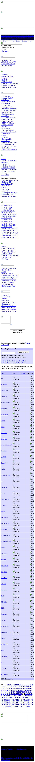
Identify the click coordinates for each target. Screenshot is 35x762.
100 (4, 695)
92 (19, 694)
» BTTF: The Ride (6, 119)
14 (24, 685)
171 (2, 706)
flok (2, 662)
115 (12, 697)
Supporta (4, 590)
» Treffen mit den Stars (8, 286)
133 (29, 699)
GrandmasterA (21, 749)
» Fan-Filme (4, 259)
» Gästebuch (4, 78)
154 (21, 703)
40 (11, 688)
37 (5, 688)
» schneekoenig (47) (7, 194)
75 (17, 692)
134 (32, 699)
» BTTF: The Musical (7, 123)
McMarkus (4, 415)
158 (32, 703)
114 (10, 697)
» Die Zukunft (5, 141)
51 (1, 690)
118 (20, 697)
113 (7, 697)
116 (15, 697)
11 (19, 685)
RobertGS (4, 463)
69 (5, 692)
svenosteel (4, 529)
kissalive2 (4, 553)
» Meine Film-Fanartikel (8, 87)
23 (9, 687)
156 (26, 703)
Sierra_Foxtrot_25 (6, 445)
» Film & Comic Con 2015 (9, 228)
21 (5, 687)
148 (5, 703)
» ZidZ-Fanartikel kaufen (8, 85)
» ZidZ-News (5, 80)
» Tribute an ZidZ (6, 112)
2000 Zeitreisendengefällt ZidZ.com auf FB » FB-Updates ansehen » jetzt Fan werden (8, 62)
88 (11, 694)
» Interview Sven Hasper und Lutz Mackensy (8, 281)
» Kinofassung (5, 128)
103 (12, 695)
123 (2, 699)
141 (18, 701)
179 (24, 706)
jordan (3, 469)
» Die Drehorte (5, 103)
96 (28, 694)
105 (17, 695)
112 (4, 697)
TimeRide (4, 578)
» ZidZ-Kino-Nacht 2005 (8, 214)
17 (30, 685)
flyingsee (4, 439)
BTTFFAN (4, 674)
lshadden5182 (5, 475)
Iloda (2, 596)
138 (10, 701)
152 (15, 703)
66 (31, 690)
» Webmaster (5, 300)
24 (11, 687)
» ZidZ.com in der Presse (8, 306)
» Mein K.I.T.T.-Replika (8, 309)
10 (17, 685)
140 (15, 701)
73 (13, 692)
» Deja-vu (4, 135)
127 (13, 699)
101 (6, 695)
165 (18, 704)
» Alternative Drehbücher (8, 109)
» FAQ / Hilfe (5, 175)
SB (21, 373)
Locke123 (4, 408)
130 (21, 699)
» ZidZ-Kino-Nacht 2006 (8, 216)
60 (19, 690)
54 (7, 690)
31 (25, 687)
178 (21, 706)
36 (3, 688)
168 (26, 704)
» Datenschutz (5, 304)
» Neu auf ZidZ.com (7, 76)
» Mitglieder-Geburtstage (8, 168)
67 (1, 692)
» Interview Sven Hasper (8, 279)
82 (31, 692)
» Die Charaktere (6, 96)
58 (15, 690)
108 (25, 695)
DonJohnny (4, 517)
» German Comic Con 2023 (9, 236)
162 (10, 704)
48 (27, 688)
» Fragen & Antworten (8, 101)
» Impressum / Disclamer (8, 302)
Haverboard (4, 566)
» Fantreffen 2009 (6, 223)
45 (21, 688)
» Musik (3, 246)
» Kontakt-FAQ (5, 297)
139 (13, 701)
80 (27, 692)
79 (25, 692)
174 (10, 706)
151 (13, 703)
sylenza (3, 560)
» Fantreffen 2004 (6, 207)
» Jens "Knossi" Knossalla (9, 150)
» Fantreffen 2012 (6, 227)
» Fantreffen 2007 (6, 219)
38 (7, 688)
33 (29, 687)
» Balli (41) (4, 187)
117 (17, 697)
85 (5, 694)
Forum (18, 41)
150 (10, 703)
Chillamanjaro (5, 499)
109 (28, 695)
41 (13, 688)
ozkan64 (3, 668)
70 (7, 692)
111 (2, 697)
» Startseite (4, 74)
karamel (3, 638)
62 (23, 690)
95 (26, 694)
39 (9, 688)
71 (9, 692)
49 (29, 688)
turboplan (4, 396)
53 (5, 690)
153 (18, 703)
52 (3, 690)
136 (5, 701)
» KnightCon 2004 (6, 209)
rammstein (4, 656)
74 (15, 692)
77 (21, 692)
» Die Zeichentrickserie (8, 117)
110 (31, 695)
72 (11, 692)
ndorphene (4, 390)
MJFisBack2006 (6, 541)
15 (26, 685)
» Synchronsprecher (7, 273)
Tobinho (3, 505)
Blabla (3, 608)
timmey (3, 620)
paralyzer (4, 487)
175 (13, 706)
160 (5, 704)
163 (13, 704)
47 (25, 688)
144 (26, 701)
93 (21, 694)
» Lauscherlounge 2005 (8, 211)
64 (27, 690)
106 (20, 695)
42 (15, 688)
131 (24, 699)
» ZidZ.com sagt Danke (8, 307)
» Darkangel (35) (6, 182)
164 (15, 704)
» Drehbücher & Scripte (8, 110)
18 (32, 685)
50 (31, 688)
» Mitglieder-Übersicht (8, 166)
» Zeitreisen (4, 137)
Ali (2, 378)
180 (26, 706)
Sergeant (4, 614)
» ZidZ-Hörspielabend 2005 (9, 275)
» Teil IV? (4, 126)
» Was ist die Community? (9, 160)
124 (5, 699)
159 (2, 704)
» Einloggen (4, 51)
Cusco (3, 421)
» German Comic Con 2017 (9, 232)
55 (9, 690)
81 (29, 692)
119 (23, 697)
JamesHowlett (5, 402)
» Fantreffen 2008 (6, 221)
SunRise (3, 451)
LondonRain (5, 626)
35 (1, 688)
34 (31, 687)
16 (28, 685)
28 (19, 687)
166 (21, 704)
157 (29, 703)
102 (9, 695)
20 (3, 687)
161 (7, 704)
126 (10, 699)
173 (7, 706)
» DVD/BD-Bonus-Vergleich (10, 83)
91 (17, 694)
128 (15, 699)
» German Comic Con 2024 (9, 237)
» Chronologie (5, 134)
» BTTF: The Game (7, 121)
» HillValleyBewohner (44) (9, 193)
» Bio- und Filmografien (8, 268)
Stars (30, 41)
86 (7, 694)
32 (27, 687)
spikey (3, 650)
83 (1, 694)
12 (20, 685)
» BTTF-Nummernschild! (9, 142)
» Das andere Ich (6, 139)
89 (13, 694)
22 (7, 687)
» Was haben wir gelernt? (8, 132)
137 (7, 701)
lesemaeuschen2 (6, 535)
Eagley (3, 511)
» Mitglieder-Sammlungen (9, 169)
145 (29, 701)
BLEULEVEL (5, 632)
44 (19, 688)
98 (31, 694)
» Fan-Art (4, 173)
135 (2, 701)
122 (31, 697)
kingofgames (5, 523)
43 (17, 688)
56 (11, 690)
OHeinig (4, 602)
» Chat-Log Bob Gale (7, 284)
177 (18, 706)
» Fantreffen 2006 (6, 218)
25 (13, 687)
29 (21, 687)
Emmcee (4, 384)
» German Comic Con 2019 (9, 234)
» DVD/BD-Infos (6, 82)
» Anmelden (4, 162)
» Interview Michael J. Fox (9, 277)
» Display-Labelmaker (7, 144)
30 (23, 687)
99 (1, 695)
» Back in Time (5, 148)
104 (15, 695)
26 (15, 687)
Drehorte (24, 41)
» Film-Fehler (5, 100)
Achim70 (4, 433)
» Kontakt (4, 299)
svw (2, 481)
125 (7, 699)
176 (15, 706)
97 (30, 694)
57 (13, 690)
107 (23, 695)
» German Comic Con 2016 (9, 230)
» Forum (3, 159)
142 (21, 701)
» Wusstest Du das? (7, 98)
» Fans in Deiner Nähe (8, 171)
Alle (25, 363)
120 (25, 697)
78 (23, 692)
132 (26, 699)
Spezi (3, 493)
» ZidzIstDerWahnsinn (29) (9, 180)
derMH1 (3, 457)
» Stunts (3, 272)
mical (2, 427)
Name (3, 373)
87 (9, 694)
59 (17, 690)
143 (24, 701)
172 (5, 706)
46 (23, 688)
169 (29, 704)
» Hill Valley (5, 116)
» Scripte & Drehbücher (8, 252)
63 (25, 690)
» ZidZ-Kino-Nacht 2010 (8, 225)
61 (21, 690)
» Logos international (7, 130)
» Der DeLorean (6, 105)
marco (3, 547)
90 (15, 694)
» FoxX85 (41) (5, 189)
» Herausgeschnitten (7, 107)
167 (24, 704)
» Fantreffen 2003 (6, 205)
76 (19, 692)
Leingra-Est (4, 644)
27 (17, 687)
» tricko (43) (4, 191)
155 (24, 703)
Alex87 (3, 584)
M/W (14, 373)
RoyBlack (4, 572)
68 (3, 692)
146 (32, 701)
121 (28, 697)
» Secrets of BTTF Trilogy (9, 146)
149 (7, 703)
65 (29, 690)
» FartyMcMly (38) (7, 184)
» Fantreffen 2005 (6, 212)
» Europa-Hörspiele (7, 125)
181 (29, 706)
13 (22, 685)
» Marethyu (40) (6, 185)
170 (32, 704)
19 (1, 687)
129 (18, 699)
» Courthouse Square (7, 114)
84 (3, 694)
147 (2, 703)
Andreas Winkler (7, 749)
